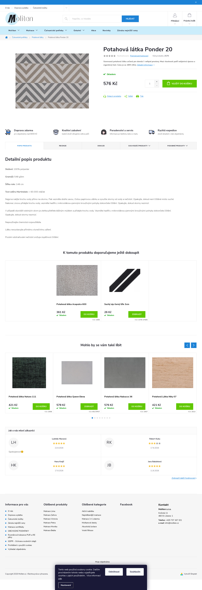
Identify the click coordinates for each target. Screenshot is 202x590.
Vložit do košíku (182, 83)
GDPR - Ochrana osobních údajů (22, 541)
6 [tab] (104, 418)
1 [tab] (92, 418)
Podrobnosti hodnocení (139, 56)
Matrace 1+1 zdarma (90, 519)
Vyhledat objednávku (17, 549)
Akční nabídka (88, 511)
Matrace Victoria (51, 519)
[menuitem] (14, 30)
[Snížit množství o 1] (156, 85)
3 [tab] (97, 418)
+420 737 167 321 (174, 520)
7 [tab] (107, 418)
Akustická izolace (89, 526)
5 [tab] (102, 418)
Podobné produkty (176, 146)
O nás (7, 8)
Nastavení (66, 585)
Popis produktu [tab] (24, 146)
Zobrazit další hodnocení (183, 478)
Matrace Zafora (50, 515)
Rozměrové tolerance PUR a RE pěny (21, 536)
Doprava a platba (21, 8)
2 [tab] (95, 418)
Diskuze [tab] (101, 146)
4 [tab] (99, 418)
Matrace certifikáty (16, 527)
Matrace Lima (49, 511)
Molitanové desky (89, 522)
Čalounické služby (40, 8)
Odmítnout (114, 571)
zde (60, 578)
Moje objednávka (102, 562)
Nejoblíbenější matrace (91, 515)
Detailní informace (145, 65)
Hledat (130, 18)
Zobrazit (137, 314)
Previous (187, 345)
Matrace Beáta (50, 530)
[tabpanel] (77, 291)
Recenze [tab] (62, 146)
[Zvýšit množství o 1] (156, 82)
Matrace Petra (50, 522)
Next (194, 345)
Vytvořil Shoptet (190, 574)
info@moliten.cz (172, 523)
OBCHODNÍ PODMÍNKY (18, 531)
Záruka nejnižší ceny (16, 523)
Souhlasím (135, 571)
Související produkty (137, 146)
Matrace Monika (50, 526)
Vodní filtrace (87, 530)
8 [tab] (109, 418)
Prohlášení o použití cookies (20, 545)
